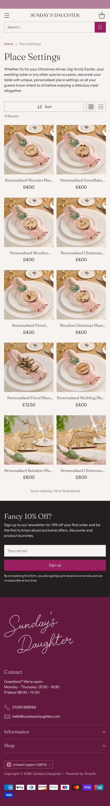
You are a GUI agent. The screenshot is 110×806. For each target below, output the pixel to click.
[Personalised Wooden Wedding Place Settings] (28, 222)
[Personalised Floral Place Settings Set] (28, 367)
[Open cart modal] (101, 15)
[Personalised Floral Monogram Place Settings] (28, 295)
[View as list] (101, 107)
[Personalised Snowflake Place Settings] (81, 149)
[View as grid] (91, 107)
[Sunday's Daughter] (55, 15)
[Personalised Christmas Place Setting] (81, 440)
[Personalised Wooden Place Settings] (28, 149)
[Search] (100, 27)
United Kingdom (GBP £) (30, 765)
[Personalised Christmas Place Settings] (81, 222)
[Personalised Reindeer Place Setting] (28, 440)
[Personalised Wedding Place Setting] (81, 367)
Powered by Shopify (81, 774)
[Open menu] (7, 15)
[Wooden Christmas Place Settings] (81, 295)
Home (8, 44)
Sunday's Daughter (47, 774)
